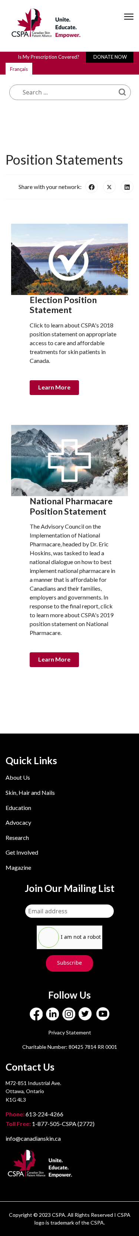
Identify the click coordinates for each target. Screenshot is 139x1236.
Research (17, 837)
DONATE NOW (110, 57)
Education (18, 807)
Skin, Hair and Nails (30, 792)
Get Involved (22, 852)
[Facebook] (91, 187)
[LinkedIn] (127, 187)
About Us (18, 777)
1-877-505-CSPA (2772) (50, 1123)
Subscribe (69, 962)
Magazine (18, 867)
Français (19, 69)
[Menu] (128, 23)
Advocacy (18, 822)
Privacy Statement (69, 1032)
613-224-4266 (35, 1113)
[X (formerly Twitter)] (109, 187)
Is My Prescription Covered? (48, 57)
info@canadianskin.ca (33, 1138)
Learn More (54, 387)
